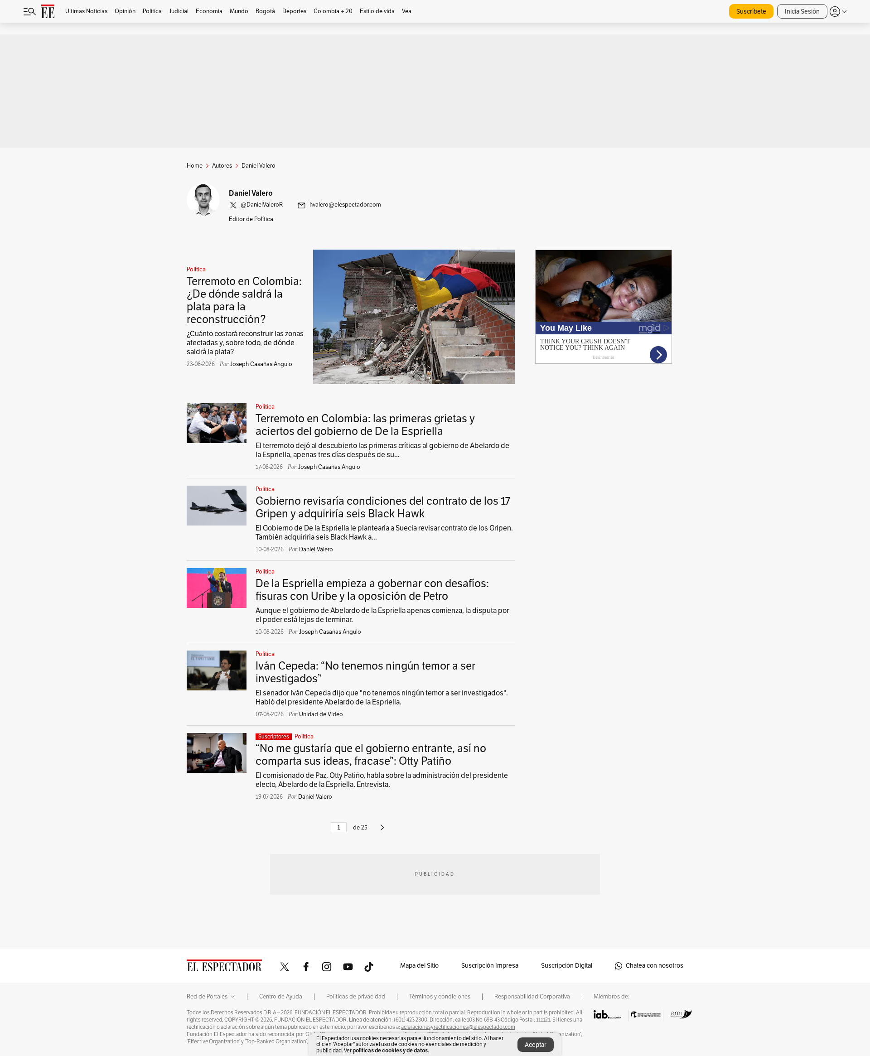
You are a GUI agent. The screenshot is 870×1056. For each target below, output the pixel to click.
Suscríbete (751, 11)
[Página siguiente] (382, 831)
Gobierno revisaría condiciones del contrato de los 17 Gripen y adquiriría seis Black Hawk (383, 507)
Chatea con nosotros (654, 965)
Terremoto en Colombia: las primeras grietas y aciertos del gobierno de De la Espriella (365, 425)
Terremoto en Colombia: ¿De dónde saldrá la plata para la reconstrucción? (244, 300)
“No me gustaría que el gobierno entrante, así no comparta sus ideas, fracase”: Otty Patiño (371, 755)
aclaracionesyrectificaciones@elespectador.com (458, 1027)
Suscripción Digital (566, 965)
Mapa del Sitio (419, 965)
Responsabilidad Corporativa (532, 996)
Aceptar (535, 1045)
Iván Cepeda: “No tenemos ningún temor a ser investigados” (365, 672)
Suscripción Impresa (489, 965)
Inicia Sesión (802, 11)
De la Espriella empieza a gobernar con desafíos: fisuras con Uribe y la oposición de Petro (372, 590)
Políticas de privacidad (355, 996)
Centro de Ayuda (280, 996)
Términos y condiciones (439, 996)
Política (196, 269)
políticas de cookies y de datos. (391, 1050)
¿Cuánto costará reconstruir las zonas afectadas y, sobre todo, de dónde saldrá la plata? (245, 343)
